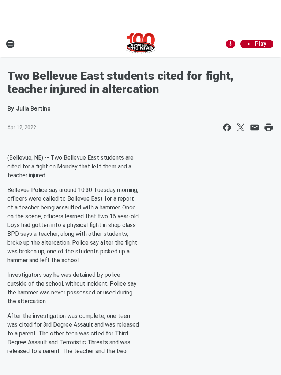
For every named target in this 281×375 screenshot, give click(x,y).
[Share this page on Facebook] (227, 127)
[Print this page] (268, 127)
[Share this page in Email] (255, 127)
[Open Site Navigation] (10, 44)
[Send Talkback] (230, 44)
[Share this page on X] (241, 127)
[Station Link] (140, 44)
